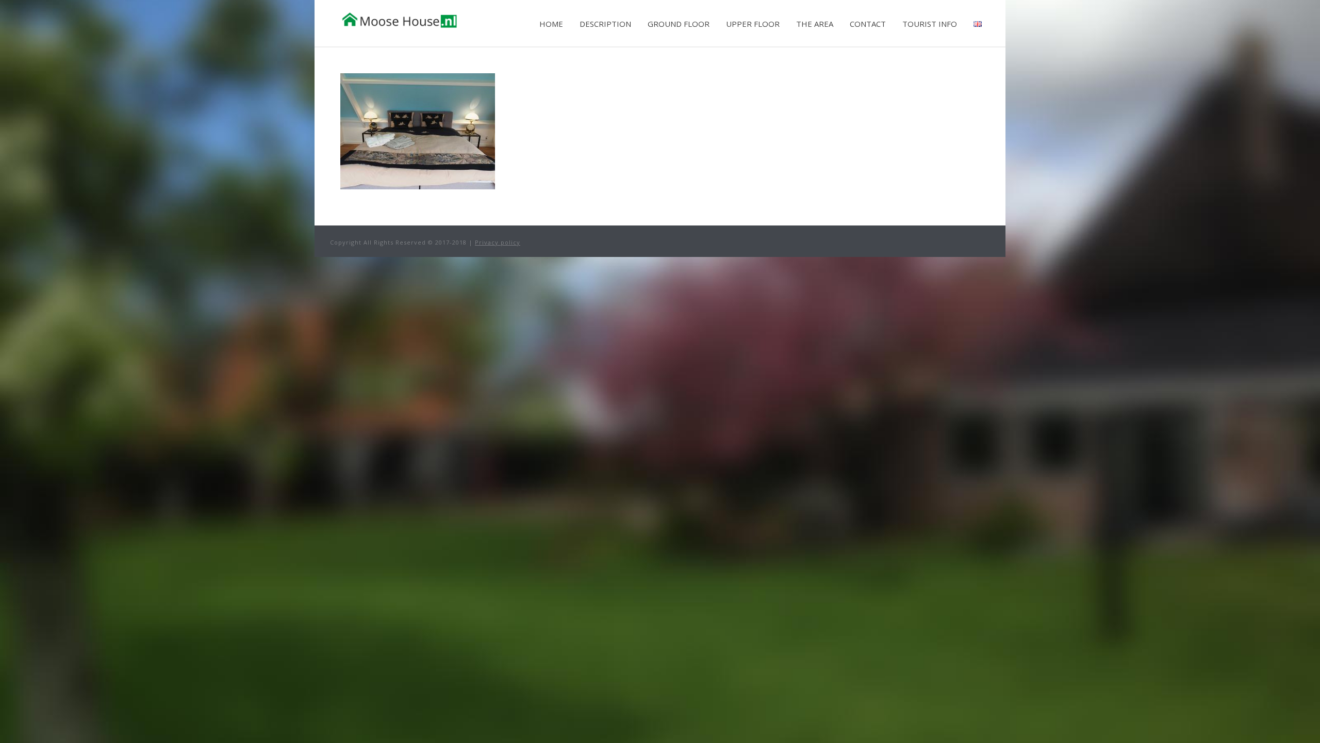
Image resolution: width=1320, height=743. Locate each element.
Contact (868, 24)
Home (551, 24)
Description (605, 24)
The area (814, 24)
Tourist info (929, 24)
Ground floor (679, 24)
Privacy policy (497, 242)
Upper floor (753, 24)
